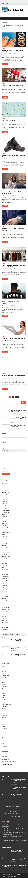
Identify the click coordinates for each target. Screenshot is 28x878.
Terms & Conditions (6, 754)
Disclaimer (4, 756)
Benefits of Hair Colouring (10, 120)
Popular (5, 634)
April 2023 (4, 541)
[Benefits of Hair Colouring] (14, 109)
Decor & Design (5, 675)
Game (3, 695)
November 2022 (6, 552)
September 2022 (6, 556)
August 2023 (5, 534)
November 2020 (6, 605)
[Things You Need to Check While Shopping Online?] (14, 181)
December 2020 (5, 602)
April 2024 (4, 523)
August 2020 (5, 611)
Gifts (3, 697)
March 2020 (5, 622)
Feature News (5, 686)
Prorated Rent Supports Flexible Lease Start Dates (18, 411)
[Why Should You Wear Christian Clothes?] (14, 291)
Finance (4, 691)
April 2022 (4, 567)
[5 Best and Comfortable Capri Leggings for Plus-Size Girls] (14, 327)
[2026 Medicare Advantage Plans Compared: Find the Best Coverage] (6, 779)
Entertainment (5, 680)
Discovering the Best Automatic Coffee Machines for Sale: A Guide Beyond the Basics (14, 866)
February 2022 (5, 572)
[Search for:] (14, 402)
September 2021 (6, 583)
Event (3, 682)
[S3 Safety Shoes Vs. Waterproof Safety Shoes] (14, 144)
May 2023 (4, 538)
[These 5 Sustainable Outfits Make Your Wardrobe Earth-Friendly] (14, 254)
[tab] (5, 634)
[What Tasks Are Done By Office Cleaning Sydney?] (6, 425)
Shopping (4, 721)
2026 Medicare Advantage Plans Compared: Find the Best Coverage (18, 781)
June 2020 (4, 616)
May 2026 (4, 490)
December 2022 (5, 549)
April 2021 (4, 594)
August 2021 (5, 585)
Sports (3, 726)
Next (17, 397)
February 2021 (5, 598)
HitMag (14, 876)
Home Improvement (6, 704)
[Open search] (25, 18)
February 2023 (5, 545)
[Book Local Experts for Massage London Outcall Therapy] (6, 858)
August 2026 (5, 483)
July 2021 (4, 587)
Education (4, 677)
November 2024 (6, 510)
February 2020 (5, 625)
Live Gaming (5, 706)
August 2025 (5, 499)
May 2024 (4, 521)
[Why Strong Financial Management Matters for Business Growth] (6, 850)
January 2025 (5, 508)
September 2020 (6, 609)
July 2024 (4, 516)
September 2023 (6, 532)
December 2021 (5, 576)
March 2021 (5, 596)
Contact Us (4, 741)
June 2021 (4, 589)
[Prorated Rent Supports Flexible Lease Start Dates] (6, 410)
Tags (17, 634)
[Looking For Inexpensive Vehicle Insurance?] (6, 647)
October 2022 (5, 554)
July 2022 (4, 561)
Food (3, 693)
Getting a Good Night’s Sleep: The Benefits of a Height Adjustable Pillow (18, 419)
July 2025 (4, 501)
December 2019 (5, 629)
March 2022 (5, 569)
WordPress (9, 876)
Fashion (3, 48)
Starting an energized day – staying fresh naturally (17, 795)
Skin (3, 724)
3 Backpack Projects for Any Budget (13, 85)
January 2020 (5, 627)
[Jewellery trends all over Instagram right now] (14, 364)
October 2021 (5, 580)
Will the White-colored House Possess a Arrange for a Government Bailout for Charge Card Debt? (18, 640)
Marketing (4, 708)
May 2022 (4, 565)
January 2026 (5, 494)
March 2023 (5, 543)
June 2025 (4, 503)
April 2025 (4, 505)
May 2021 (4, 591)
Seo (3, 719)
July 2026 (4, 485)
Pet (3, 713)
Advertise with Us (6, 751)
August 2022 (5, 558)
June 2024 (4, 519)
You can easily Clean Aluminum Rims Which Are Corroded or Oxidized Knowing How (18, 656)
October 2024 (5, 512)
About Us (4, 746)
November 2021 (6, 578)
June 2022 (4, 563)
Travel (3, 730)
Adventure (4, 666)
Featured (4, 688)
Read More (4, 63)
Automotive (5, 668)
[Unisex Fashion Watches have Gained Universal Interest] (14, 217)
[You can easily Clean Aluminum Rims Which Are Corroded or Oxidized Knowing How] (6, 654)
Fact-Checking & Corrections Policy (10, 761)
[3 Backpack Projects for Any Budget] (14, 75)
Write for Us (5, 748)
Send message (6, 474)
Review (4, 717)
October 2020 (5, 607)
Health (3, 702)
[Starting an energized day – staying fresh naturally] (6, 794)
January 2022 (5, 574)
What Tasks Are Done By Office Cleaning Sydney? (18, 425)
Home (3, 743)
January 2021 (5, 600)
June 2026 (4, 488)
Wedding (4, 733)
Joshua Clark (11, 53)
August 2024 (5, 514)
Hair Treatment (5, 699)
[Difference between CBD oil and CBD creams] (6, 787)
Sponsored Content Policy (8, 764)
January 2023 (5, 547)
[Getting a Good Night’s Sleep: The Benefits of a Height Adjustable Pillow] (6, 417)
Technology (4, 728)
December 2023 (5, 525)
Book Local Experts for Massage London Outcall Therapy (18, 858)
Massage (4, 710)
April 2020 (4, 620)
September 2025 (6, 496)
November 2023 (6, 527)
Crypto (3, 673)
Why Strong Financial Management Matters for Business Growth (16, 852)
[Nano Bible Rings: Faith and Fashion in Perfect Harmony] (14, 39)
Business (4, 671)
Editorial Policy (5, 759)
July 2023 (4, 536)
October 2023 (5, 530)
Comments (11, 634)
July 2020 (4, 613)
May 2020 (4, 618)
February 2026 (5, 492)
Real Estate (4, 715)
